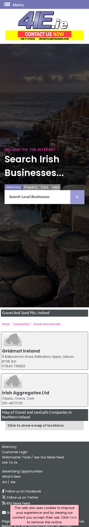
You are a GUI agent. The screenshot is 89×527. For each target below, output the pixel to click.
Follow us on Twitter (22, 497)
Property (31, 187)
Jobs (55, 187)
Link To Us (9, 462)
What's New (11, 476)
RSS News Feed (18, 503)
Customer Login (14, 452)
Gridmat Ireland (21, 351)
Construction (21, 324)
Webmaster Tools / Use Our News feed (33, 457)
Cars (44, 187)
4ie (13, 482)
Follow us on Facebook (23, 491)
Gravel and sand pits (47, 324)
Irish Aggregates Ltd (25, 393)
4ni (4, 482)
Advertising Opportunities (22, 471)
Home (5, 324)
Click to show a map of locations (36, 425)
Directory (13, 187)
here (73, 517)
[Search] (77, 197)
